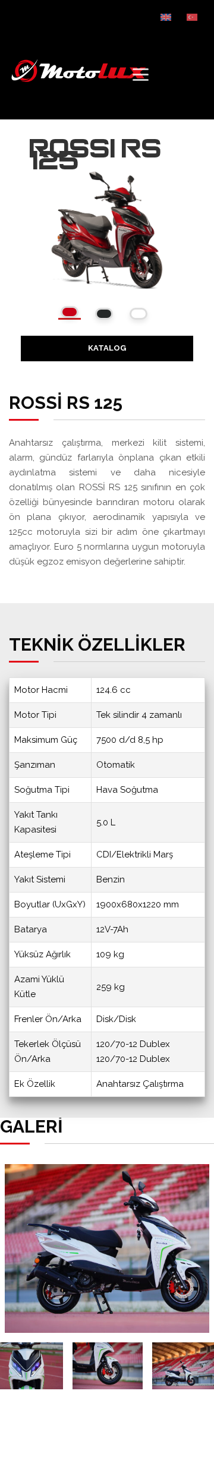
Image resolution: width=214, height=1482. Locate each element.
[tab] (69, 313)
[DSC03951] (107, 1366)
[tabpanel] (107, 1248)
